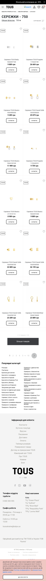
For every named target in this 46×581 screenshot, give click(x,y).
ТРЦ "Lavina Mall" (32, 511)
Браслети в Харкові (8, 377)
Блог (23, 463)
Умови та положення (14, 552)
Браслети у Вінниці (8, 382)
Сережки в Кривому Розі (32, 395)
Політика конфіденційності (30, 552)
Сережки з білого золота (9, 397)
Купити (11, 70)
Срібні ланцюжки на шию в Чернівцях (32, 389)
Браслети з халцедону (9, 375)
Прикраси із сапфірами (9, 405)
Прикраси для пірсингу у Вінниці (32, 403)
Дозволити (23, 577)
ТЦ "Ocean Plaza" (32, 500)
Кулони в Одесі (28, 406)
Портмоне (5, 370)
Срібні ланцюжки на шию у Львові (32, 386)
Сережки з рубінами (30, 398)
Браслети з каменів (8, 400)
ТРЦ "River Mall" (31, 506)
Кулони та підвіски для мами (11, 390)
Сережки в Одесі (29, 393)
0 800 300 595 (8, 501)
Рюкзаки (4, 367)
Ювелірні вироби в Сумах (32, 374)
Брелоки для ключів (8, 372)
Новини (23, 459)
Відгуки (23, 431)
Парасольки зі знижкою (31, 400)
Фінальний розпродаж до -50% (27, 2)
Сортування (37, 20)
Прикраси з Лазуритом (9, 407)
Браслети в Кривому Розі (10, 380)
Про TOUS (23, 456)
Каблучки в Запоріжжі (9, 395)
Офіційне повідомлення (29, 555)
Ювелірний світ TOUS (23, 453)
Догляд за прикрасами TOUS (23, 450)
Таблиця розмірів (23, 444)
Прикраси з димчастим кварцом (31, 368)
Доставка (23, 437)
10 (28, 356)
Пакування (23, 434)
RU (20, 477)
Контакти (23, 425)
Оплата (23, 441)
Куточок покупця (23, 428)
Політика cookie (14, 555)
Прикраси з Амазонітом (31, 371)
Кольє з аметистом (30, 409)
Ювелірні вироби (23, 11)
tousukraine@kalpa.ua (11, 526)
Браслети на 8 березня (9, 385)
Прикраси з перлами (30, 383)
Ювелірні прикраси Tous (9, 11)
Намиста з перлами (30, 376)
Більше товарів (23, 341)
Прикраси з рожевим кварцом (11, 402)
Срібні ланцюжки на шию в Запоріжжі (32, 379)
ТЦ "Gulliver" (30, 503)
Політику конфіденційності (22, 570)
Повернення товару (23, 447)
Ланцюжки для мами (8, 387)
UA (25, 477)
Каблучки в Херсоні (8, 392)
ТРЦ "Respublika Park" (34, 509)
